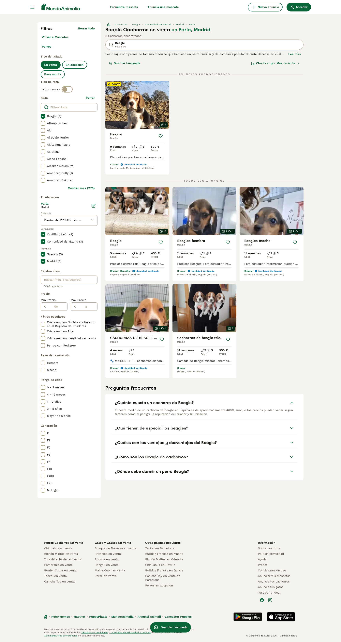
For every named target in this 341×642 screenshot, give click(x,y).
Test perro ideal (269, 592)
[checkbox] (43, 116)
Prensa (263, 565)
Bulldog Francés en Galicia (164, 570)
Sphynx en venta (107, 559)
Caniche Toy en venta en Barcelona (162, 578)
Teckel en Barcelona (159, 548)
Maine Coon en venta (110, 570)
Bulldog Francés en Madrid (164, 554)
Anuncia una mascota (163, 7)
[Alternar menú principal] (32, 7)
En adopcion (74, 65)
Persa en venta (105, 576)
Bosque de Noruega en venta (115, 548)
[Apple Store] (281, 616)
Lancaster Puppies (178, 616)
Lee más (294, 54)
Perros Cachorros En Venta (63, 543)
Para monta (52, 74)
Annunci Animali (149, 616)
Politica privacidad (271, 554)
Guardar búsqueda (127, 63)
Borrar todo (86, 28)
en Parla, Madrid (190, 29)
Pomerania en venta (58, 565)
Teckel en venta (55, 576)
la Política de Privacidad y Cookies (130, 632)
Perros (46, 46)
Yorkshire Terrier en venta (62, 559)
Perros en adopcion (159, 585)
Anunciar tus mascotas (274, 576)
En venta (50, 65)
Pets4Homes (60, 616)
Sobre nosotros (269, 548)
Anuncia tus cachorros (274, 581)
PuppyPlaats (98, 616)
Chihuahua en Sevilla (160, 565)
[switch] (67, 89)
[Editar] (93, 206)
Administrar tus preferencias (60, 635)
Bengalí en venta (107, 565)
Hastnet (79, 616)
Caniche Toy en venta (59, 581)
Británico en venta (108, 554)
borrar (90, 97)
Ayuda (262, 559)
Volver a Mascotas (55, 37)
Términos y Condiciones (94, 632)
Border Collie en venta (60, 570)
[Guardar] (161, 136)
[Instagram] (270, 600)
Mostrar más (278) (81, 188)
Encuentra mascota (124, 7)
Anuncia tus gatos (270, 587)
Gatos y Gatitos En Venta (113, 543)
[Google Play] (247, 616)
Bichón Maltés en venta (61, 554)
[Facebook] (262, 600)
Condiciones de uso (272, 570)
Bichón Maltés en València (164, 559)
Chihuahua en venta (58, 548)
